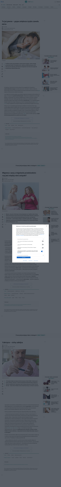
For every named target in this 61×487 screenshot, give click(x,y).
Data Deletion (25, 260)
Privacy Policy (36, 260)
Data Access (30, 260)
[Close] (47, 226)
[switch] (42, 241)
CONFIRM (23, 257)
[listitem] (30, 239)
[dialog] (30, 243)
